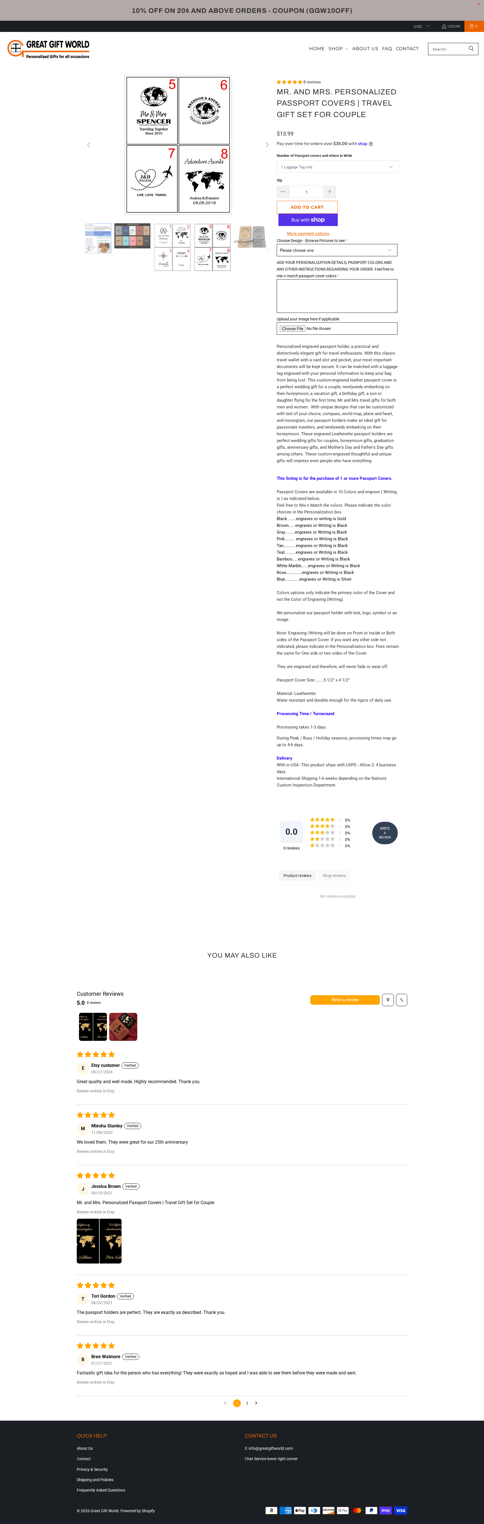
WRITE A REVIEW (385, 833)
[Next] (266, 144)
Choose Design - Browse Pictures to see (311, 240)
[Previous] (89, 144)
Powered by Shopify (137, 1511)
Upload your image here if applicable (308, 319)
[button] (339, 49)
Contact (84, 1458)
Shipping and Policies (95, 1480)
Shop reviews (334, 875)
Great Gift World (104, 1511)
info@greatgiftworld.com (271, 1448)
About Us (85, 1448)
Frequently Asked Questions (101, 1490)
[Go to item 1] (93, 1027)
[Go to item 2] (123, 1027)
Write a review (345, 999)
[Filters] (388, 1000)
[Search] (471, 49)
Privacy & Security (92, 1469)
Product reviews (297, 875)
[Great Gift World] (48, 49)
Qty (279, 180)
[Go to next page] (257, 1403)
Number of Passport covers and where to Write (314, 155)
